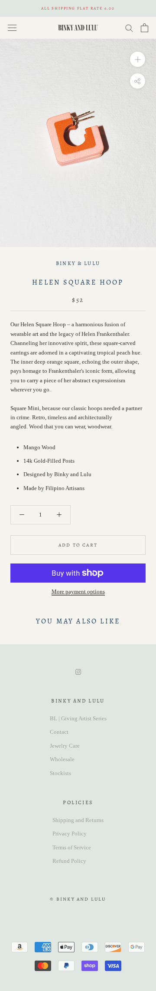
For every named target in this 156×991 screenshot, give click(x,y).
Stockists (60, 773)
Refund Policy (69, 861)
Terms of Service (71, 847)
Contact (59, 732)
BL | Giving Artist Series (78, 718)
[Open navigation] (12, 27)
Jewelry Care (65, 745)
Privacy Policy (69, 833)
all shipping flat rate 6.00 (78, 8)
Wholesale (62, 759)
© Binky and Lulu (78, 899)
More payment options (78, 591)
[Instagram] (78, 671)
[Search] (129, 27)
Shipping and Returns (78, 820)
